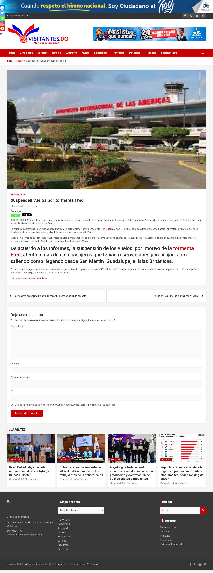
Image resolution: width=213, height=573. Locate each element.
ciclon (24, 278)
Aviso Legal (166, 540)
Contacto (165, 531)
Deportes (42, 52)
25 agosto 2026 (16, 479)
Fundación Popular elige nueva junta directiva (175, 296)
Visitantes (30, 564)
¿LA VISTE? (17, 430)
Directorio (134, 52)
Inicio (12, 52)
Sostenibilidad (169, 52)
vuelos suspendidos (37, 278)
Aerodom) (109, 229)
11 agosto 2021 (18, 206)
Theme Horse (56, 564)
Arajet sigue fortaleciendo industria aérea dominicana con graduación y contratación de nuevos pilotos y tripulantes (131, 472)
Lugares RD (16, 460)
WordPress (92, 564)
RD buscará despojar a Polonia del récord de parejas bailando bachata (50, 296)
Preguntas (150, 52)
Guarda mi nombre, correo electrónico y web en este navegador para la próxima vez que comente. (65, 404)
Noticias (65, 460)
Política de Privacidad (171, 544)
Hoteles (56, 52)
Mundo (86, 52)
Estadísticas (100, 52)
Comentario (17, 326)
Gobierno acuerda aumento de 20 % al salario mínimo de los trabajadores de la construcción (81, 471)
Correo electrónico (20, 377)
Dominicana (26, 52)
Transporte (118, 52)
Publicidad (165, 535)
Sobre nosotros (168, 527)
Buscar (203, 510)
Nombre (15, 363)
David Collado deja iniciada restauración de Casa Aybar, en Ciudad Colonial (30, 471)
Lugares (70, 52)
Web (13, 391)
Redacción (33, 206)
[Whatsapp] (15, 215)
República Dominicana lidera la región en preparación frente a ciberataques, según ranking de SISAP (181, 472)
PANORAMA (64, 519)
